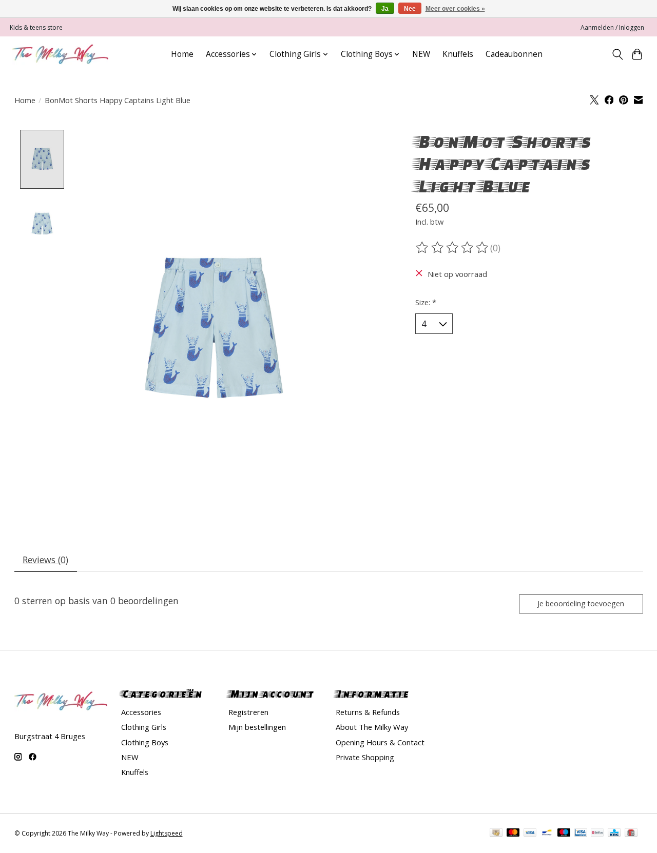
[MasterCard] (513, 833)
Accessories (141, 712)
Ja (385, 8)
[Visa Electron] (580, 833)
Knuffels (457, 54)
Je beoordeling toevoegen (580, 603)
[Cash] (496, 833)
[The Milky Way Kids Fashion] (60, 54)
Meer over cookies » (455, 8)
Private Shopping (365, 757)
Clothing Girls (143, 727)
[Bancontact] (546, 833)
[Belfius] (597, 833)
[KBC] (614, 833)
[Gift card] (631, 833)
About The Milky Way (372, 727)
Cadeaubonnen (514, 54)
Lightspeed (166, 833)
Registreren (248, 712)
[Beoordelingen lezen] (452, 247)
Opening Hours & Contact (380, 742)
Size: (425, 302)
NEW (421, 54)
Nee (410, 8)
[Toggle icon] (617, 54)
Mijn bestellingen (257, 727)
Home (182, 54)
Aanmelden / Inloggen (612, 27)
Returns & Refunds (368, 712)
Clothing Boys (144, 742)
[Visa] (530, 833)
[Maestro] (564, 833)
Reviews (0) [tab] (45, 559)
